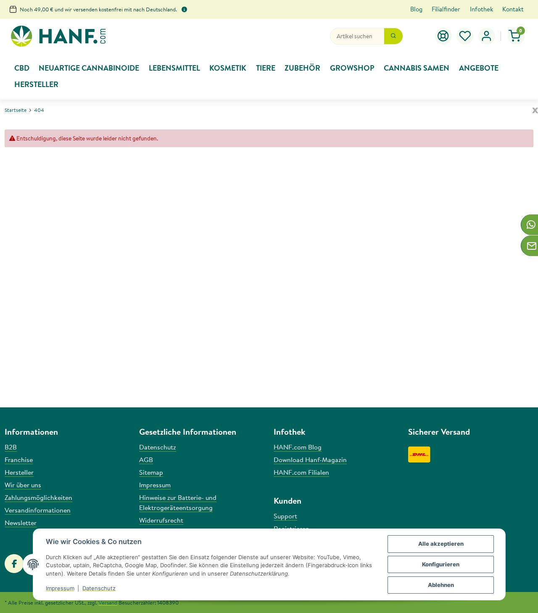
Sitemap (151, 472)
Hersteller (19, 472)
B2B (11, 447)
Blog (416, 9)
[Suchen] (393, 36)
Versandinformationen (38, 510)
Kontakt (513, 9)
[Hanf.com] (58, 36)
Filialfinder (446, 9)
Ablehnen (441, 584)
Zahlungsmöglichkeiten (38, 497)
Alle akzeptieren (441, 543)
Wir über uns (23, 484)
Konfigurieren (440, 564)
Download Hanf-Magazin (310, 459)
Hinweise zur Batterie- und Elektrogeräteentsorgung (177, 502)
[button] (465, 36)
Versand (107, 602)
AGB (146, 459)
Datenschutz (99, 588)
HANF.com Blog (298, 447)
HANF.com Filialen (301, 472)
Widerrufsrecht (161, 520)
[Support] (443, 36)
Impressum (60, 588)
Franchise (19, 459)
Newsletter (21, 522)
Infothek (481, 9)
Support (285, 516)
